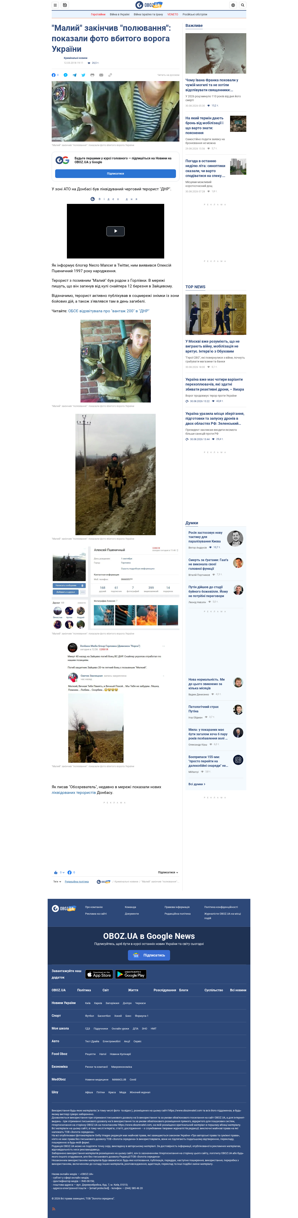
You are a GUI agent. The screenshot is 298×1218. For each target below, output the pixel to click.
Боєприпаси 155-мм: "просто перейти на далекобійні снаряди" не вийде (207, 761)
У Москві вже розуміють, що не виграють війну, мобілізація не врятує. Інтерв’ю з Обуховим (212, 346)
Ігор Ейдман (196, 717)
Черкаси (140, 1003)
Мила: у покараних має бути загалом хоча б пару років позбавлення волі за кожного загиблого (209, 734)
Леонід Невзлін (197, 602)
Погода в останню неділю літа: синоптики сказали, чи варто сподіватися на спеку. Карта (205, 168)
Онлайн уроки (120, 1028)
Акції (127, 1041)
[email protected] (99, 1188)
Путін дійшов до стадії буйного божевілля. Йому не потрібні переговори (208, 591)
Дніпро (127, 1003)
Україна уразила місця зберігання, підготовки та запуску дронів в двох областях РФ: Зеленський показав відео (214, 418)
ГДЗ (87, 1028)
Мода (122, 1092)
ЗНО (144, 1028)
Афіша (89, 1092)
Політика (84, 990)
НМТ (154, 1028)
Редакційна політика (77, 881)
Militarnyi (194, 772)
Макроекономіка (121, 1066)
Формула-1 (141, 1015)
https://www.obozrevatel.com (185, 1110)
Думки (191, 522)
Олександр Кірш (198, 744)
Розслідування (165, 990)
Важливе (194, 25)
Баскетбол (104, 1015)
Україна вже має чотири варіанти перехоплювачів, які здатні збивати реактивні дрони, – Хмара (214, 384)
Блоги (183, 990)
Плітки (100, 1092)
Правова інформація (177, 907)
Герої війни (98, 14)
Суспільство (214, 990)
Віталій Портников (199, 575)
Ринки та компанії (96, 1066)
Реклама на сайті (96, 913)
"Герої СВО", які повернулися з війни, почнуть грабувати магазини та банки (215, 359)
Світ (106, 990)
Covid (133, 1079)
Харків (98, 1003)
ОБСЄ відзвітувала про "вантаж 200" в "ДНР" (108, 311)
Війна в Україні (119, 14)
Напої (102, 1054)
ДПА (135, 1028)
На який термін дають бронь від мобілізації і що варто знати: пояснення (204, 125)
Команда (130, 907)
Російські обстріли (195, 14)
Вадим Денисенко (199, 694)
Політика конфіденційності (221, 907)
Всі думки (196, 784)
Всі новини (238, 990)
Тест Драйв (92, 1041)
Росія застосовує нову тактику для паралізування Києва (205, 537)
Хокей (118, 1015)
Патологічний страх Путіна (204, 709)
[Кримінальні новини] (103, 882)
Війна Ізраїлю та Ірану (148, 14)
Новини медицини (96, 1079)
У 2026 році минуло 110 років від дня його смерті (213, 98)
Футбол (89, 1015)
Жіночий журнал (140, 1092)
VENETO (172, 14)
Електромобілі (111, 1041)
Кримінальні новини (75, 58)
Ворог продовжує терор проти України (211, 395)
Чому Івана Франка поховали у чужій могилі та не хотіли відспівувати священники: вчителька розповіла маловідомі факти (213, 85)
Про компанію (94, 907)
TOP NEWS (195, 286)
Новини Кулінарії (120, 1054)
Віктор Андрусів (198, 547)
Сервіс (137, 1041)
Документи (132, 913)
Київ (87, 1003)
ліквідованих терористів (74, 792)
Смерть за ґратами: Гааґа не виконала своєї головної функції (208, 564)
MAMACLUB (119, 1079)
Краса (112, 1092)
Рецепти (90, 1054)
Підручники (101, 1028)
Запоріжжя (112, 1003)
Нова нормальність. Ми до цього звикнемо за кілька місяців (207, 684)
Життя (133, 990)
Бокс (128, 1015)
